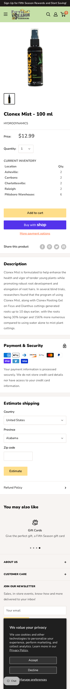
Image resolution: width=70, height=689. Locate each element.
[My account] (55, 14)
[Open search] (48, 14)
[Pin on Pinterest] (49, 247)
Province (9, 430)
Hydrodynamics (16, 123)
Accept (33, 660)
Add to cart (35, 213)
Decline (33, 670)
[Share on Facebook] (42, 247)
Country (9, 412)
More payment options (35, 233)
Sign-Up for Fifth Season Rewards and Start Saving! (35, 3)
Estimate (15, 471)
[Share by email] (63, 247)
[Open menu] (5, 14)
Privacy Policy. (19, 650)
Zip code (9, 448)
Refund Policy (13, 488)
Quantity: (10, 149)
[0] (63, 14)
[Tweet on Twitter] (56, 247)
